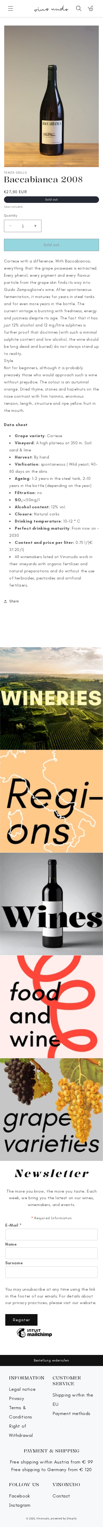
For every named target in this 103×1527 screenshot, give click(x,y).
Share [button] (14, 601)
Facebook (19, 1496)
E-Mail (13, 1225)
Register (21, 1319)
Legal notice (22, 1389)
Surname (14, 1263)
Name (11, 1244)
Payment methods (72, 1413)
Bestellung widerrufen (51, 1360)
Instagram (19, 1505)
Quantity (10, 215)
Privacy (16, 1398)
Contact (61, 1496)
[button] (10, 8)
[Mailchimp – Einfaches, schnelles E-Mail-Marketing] (34, 1333)
